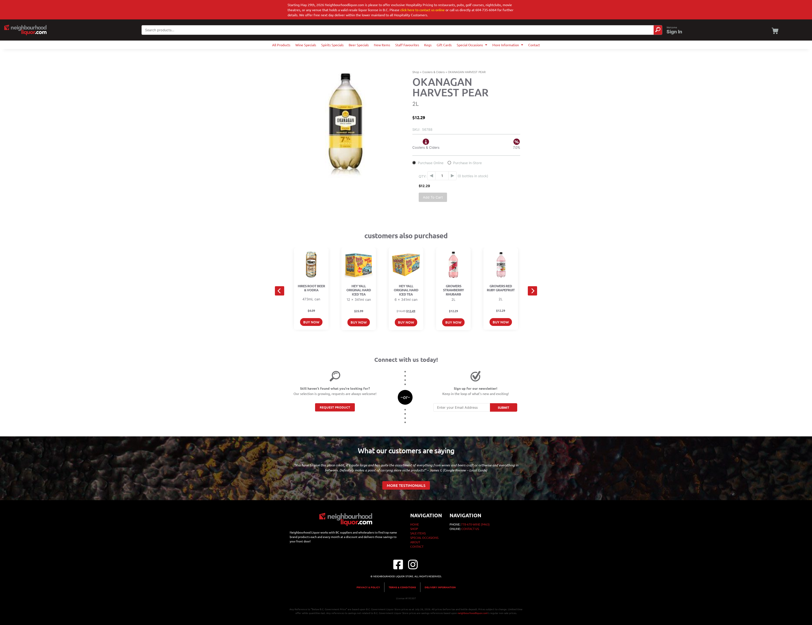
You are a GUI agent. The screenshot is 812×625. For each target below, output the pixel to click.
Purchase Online (430, 163)
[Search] (658, 30)
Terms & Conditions (402, 587)
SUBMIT (503, 407)
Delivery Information (440, 587)
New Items (382, 45)
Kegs (428, 45)
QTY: (422, 176)
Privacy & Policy (368, 587)
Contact (534, 45)
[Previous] (279, 290)
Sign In (674, 31)
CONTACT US (470, 529)
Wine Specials (305, 45)
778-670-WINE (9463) (475, 524)
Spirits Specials (332, 45)
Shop (415, 72)
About (415, 542)
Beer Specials (359, 45)
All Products (281, 45)
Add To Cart (433, 197)
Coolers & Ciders (433, 72)
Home (414, 524)
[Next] (532, 290)
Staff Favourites (407, 45)
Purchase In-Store (467, 163)
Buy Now (311, 322)
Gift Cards (444, 45)
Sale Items (418, 533)
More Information (505, 45)
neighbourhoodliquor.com (473, 613)
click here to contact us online (422, 10)
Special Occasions (470, 45)
